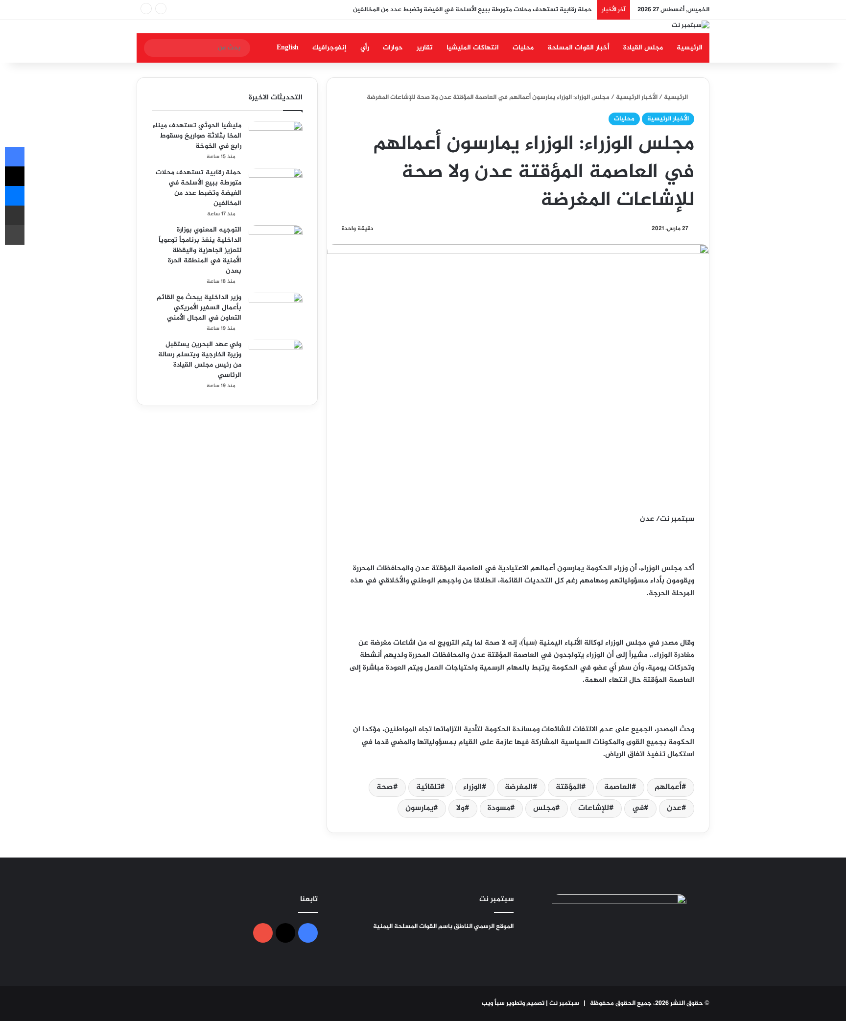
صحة (384, 787)
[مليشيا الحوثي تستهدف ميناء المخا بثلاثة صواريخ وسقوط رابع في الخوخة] (276, 139)
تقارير (425, 47)
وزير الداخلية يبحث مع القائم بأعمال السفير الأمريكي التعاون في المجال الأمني (199, 308)
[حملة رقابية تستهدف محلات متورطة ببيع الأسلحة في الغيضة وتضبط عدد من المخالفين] (276, 186)
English (288, 47)
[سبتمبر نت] (690, 27)
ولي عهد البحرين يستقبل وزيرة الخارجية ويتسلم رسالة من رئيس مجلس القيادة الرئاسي (199, 360)
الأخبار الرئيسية (637, 97)
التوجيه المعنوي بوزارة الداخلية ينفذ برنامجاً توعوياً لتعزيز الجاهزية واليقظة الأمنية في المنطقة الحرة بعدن (200, 250)
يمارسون (419, 808)
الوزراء (472, 787)
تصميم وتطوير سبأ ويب (513, 1003)
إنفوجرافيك (329, 47)
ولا (460, 808)
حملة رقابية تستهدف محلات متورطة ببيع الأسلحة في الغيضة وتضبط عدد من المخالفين (472, 9)
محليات (523, 47)
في (638, 808)
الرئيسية (690, 47)
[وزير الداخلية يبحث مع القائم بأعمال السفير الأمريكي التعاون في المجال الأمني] (276, 311)
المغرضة (519, 787)
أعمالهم (668, 787)
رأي (364, 47)
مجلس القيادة (643, 47)
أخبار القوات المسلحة (578, 47)
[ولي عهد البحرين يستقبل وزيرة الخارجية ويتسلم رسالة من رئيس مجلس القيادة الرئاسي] (276, 358)
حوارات (393, 47)
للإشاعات (593, 808)
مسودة (499, 808)
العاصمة (618, 787)
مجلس (544, 808)
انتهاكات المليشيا (472, 47)
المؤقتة (568, 787)
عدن (674, 808)
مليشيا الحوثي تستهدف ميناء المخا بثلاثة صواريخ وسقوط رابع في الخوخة (197, 136)
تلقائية (428, 787)
